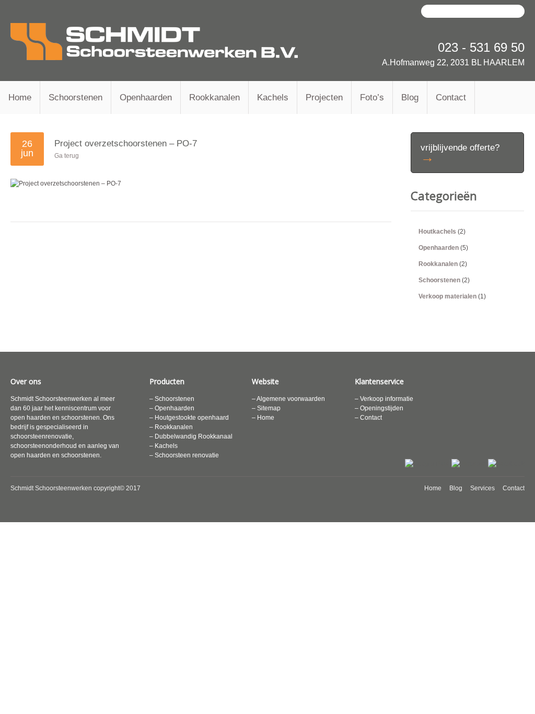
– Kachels (163, 446)
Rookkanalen (214, 97)
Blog (409, 97)
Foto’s (372, 97)
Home (19, 97)
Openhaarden (146, 97)
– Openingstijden (379, 408)
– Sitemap (266, 408)
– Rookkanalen (171, 427)
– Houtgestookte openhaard (189, 417)
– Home (263, 417)
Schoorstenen (75, 97)
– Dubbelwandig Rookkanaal (190, 436)
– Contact (368, 417)
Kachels (272, 97)
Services (482, 488)
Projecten (324, 97)
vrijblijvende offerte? (460, 154)
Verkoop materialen (447, 296)
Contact (451, 97)
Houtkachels (437, 231)
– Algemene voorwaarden (288, 398)
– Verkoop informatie (384, 398)
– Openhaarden (171, 408)
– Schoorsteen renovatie (184, 455)
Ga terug (66, 155)
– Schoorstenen (171, 398)
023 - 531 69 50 (481, 47)
